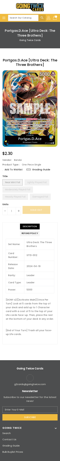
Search (6, 433)
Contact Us (9, 439)
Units (5, 204)
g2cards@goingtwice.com (30, 384)
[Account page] (49, 18)
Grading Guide (41, 169)
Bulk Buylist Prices (12, 452)
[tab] (30, 226)
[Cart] (55, 18)
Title (5, 176)
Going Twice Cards (30, 40)
